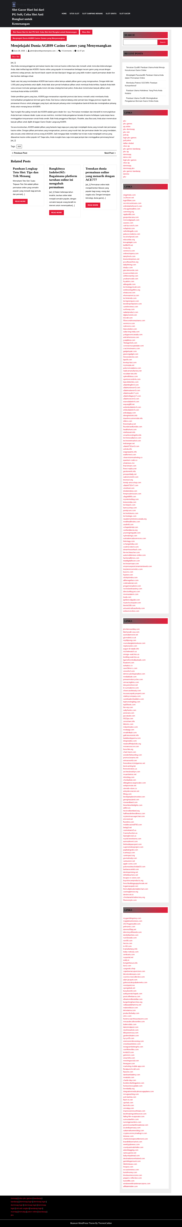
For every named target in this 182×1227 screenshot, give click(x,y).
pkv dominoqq (129, 129)
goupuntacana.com (131, 217)
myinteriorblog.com (131, 499)
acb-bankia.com (129, 1097)
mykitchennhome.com (132, 839)
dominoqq (127, 154)
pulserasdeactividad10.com (134, 867)
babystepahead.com (131, 1156)
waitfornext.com (129, 454)
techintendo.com (130, 298)
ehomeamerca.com (131, 295)
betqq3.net (127, 827)
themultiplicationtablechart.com (135, 889)
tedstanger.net (129, 443)
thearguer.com (129, 1063)
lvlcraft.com (128, 318)
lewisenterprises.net (131, 259)
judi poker (127, 140)
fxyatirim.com (128, 281)
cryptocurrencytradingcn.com (135, 1133)
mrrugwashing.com (131, 1094)
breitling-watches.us (131, 657)
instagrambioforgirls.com (133, 1047)
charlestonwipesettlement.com (135, 1139)
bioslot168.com (129, 605)
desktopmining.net (130, 872)
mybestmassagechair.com (134, 816)
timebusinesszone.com (132, 1175)
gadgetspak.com (130, 351)
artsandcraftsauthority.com (134, 608)
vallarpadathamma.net (132, 1005)
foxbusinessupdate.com (133, 1086)
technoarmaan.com (131, 563)
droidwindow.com (130, 491)
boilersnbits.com (129, 1024)
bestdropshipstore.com (132, 304)
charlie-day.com (129, 1080)
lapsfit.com (127, 360)
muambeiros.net (129, 774)
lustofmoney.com (130, 1172)
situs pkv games (25, 1198)
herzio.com (127, 943)
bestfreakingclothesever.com (134, 1114)
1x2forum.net (128, 198)
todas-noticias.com (131, 952)
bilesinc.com (128, 724)
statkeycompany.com (132, 696)
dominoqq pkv (129, 168)
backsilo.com (128, 1105)
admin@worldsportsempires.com (43, 51)
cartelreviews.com (130, 307)
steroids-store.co (130, 788)
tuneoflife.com (128, 1181)
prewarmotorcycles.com (133, 679)
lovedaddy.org (128, 1088)
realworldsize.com (130, 1008)
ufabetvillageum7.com (132, 396)
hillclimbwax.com (130, 1164)
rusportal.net (128, 957)
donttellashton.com (130, 935)
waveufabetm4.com (131, 401)
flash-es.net (128, 1100)
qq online (126, 126)
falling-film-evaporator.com (133, 1116)
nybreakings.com (130, 536)
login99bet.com (129, 200)
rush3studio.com (130, 938)
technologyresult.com (132, 287)
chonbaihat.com (129, 780)
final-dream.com (129, 466)
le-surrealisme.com (131, 688)
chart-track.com (129, 752)
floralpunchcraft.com (131, 1069)
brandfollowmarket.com (132, 1142)
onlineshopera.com (131, 253)
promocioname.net (130, 758)
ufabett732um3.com (131, 446)
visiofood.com (128, 488)
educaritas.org (129, 239)
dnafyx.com (128, 267)
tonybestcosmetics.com (133, 569)
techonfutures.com (130, 513)
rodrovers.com (129, 326)
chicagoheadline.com (131, 209)
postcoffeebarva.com (131, 996)
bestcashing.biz (129, 766)
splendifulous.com (130, 376)
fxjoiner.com (128, 575)
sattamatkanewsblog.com (133, 1130)
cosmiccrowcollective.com (134, 977)
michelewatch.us (130, 651)
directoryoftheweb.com (132, 932)
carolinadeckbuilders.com (133, 699)
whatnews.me (128, 463)
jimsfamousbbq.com (131, 629)
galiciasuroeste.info (131, 735)
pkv (124, 121)
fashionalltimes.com (131, 558)
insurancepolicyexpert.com (134, 693)
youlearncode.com (130, 279)
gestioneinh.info (129, 471)
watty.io (126, 960)
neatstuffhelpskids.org (132, 744)
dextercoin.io (128, 894)
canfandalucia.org (130, 530)
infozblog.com (128, 777)
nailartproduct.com (130, 312)
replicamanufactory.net (132, 371)
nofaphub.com (129, 228)
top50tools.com (129, 705)
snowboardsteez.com (132, 1044)
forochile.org (128, 749)
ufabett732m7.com (130, 485)
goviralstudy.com (130, 858)
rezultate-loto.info (130, 374)
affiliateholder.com (130, 1186)
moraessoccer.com (131, 746)
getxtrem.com (128, 1055)
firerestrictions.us (130, 769)
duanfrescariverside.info (133, 418)
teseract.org (128, 480)
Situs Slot (74, 14)
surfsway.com (129, 309)
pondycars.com (129, 510)
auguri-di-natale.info (131, 649)
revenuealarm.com (130, 594)
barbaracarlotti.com (131, 869)
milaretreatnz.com (130, 727)
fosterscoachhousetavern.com (135, 1019)
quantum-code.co (130, 460)
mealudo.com (128, 1077)
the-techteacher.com (131, 552)
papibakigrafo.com (130, 850)
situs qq (126, 146)
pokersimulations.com (132, 368)
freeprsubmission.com (132, 494)
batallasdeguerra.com (132, 738)
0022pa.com (128, 718)
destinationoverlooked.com (134, 1158)
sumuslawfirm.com (131, 1119)
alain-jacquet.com (130, 980)
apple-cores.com (130, 864)
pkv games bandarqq (131, 149)
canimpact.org (129, 855)
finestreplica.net (129, 424)
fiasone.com (128, 1072)
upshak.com (128, 1102)
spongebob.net (129, 988)
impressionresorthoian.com (134, 1111)
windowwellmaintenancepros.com (136, 1183)
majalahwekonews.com (132, 921)
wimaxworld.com (130, 760)
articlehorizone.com (131, 337)
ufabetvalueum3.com (131, 390)
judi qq (125, 135)
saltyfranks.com (129, 710)
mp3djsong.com (129, 640)
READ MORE (21, 202)
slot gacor (124, 14)
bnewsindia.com (129, 502)
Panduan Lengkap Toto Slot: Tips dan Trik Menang (25, 172)
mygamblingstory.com (132, 918)
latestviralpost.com (130, 1027)
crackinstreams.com (131, 348)
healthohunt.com (130, 429)
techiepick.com (129, 505)
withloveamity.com (130, 276)
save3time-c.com (130, 668)
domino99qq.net (129, 929)
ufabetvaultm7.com (131, 393)
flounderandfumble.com (132, 427)
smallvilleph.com (130, 732)
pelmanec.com (129, 926)
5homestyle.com (130, 900)
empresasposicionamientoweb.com (137, 566)
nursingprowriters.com (132, 1122)
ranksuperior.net (129, 1153)
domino (126, 174)
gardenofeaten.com (131, 1035)
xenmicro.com (129, 251)
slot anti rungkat (22, 1208)
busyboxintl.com (129, 991)
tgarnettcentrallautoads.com (134, 660)
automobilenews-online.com (134, 555)
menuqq (14, 1198)
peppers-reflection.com (132, 1178)
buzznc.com (128, 572)
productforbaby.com (131, 1013)
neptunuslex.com (130, 646)
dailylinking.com (129, 265)
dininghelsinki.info (130, 415)
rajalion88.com (129, 214)
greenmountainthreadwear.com (135, 1125)
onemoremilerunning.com (133, 1041)
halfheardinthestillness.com (134, 813)
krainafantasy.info (130, 949)
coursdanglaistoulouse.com (134, 643)
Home (64, 14)
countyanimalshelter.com (133, 1147)
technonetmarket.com (132, 441)
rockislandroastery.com (132, 589)
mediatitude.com (130, 677)
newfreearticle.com (131, 1030)
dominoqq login (26, 1202)
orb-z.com (127, 1016)
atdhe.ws (126, 808)
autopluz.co (127, 665)
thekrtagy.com (129, 541)
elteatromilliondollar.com (133, 999)
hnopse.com (128, 1167)
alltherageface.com (131, 580)
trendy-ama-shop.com (132, 482)
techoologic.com (129, 516)
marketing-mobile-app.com (134, 1066)
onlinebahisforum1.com (132, 206)
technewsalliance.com (132, 438)
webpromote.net (129, 785)
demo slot (127, 157)
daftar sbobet (128, 143)
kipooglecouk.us (129, 836)
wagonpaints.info (130, 452)
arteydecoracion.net (131, 791)
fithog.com (127, 794)
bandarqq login (36, 1208)
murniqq (14, 1212)
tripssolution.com (130, 329)
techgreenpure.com (131, 301)
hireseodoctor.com (130, 357)
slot (19, 146)
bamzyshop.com (130, 508)
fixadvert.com (128, 663)
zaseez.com (128, 223)
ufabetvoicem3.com (131, 399)
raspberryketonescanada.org (134, 519)
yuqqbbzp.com (129, 340)
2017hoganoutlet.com (132, 924)
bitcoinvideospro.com (131, 974)
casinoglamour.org (130, 892)
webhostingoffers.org (131, 290)
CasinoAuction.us (130, 833)
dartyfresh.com (129, 256)
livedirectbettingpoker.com (133, 1083)
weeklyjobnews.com (131, 1144)
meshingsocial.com (131, 1061)
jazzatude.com (129, 716)
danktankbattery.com (131, 1075)
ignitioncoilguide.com (131, 600)
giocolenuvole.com (130, 270)
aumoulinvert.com (130, 841)
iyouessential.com (130, 273)
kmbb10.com (128, 1052)
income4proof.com (130, 237)
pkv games (127, 124)
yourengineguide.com (132, 533)
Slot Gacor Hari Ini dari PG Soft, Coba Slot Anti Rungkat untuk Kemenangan (45, 32)
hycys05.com (128, 1038)
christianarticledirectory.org (134, 897)
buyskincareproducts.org (133, 880)
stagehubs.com (129, 195)
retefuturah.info (129, 432)
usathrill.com (128, 524)
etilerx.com (127, 421)
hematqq (22, 1212)
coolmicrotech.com (131, 547)
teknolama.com (129, 1010)
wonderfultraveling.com (132, 755)
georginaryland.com (131, 799)
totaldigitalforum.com (131, 561)
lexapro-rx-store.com (131, 878)
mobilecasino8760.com (132, 825)
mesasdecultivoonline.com (134, 1021)
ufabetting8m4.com (131, 385)
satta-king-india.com (131, 332)
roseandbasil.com (130, 802)
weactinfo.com (129, 1058)
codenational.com (130, 583)
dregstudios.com (130, 741)
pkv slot (126, 132)
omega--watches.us (131, 654)
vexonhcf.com (129, 671)
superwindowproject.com (133, 847)
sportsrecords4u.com (132, 379)
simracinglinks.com (131, 682)
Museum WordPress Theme (82, 1223)
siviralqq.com (128, 1108)
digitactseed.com (130, 315)
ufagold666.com (129, 496)
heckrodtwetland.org (131, 811)
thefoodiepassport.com (132, 844)
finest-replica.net (129, 469)
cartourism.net (129, 861)
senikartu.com (129, 954)
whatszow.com (129, 292)
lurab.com (127, 597)
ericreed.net (128, 819)
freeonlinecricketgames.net (134, 763)
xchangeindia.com (130, 544)
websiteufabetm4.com (132, 407)
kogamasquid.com (130, 886)
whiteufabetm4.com (131, 410)
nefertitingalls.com (130, 231)
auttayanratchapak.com (132, 993)
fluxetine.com (128, 822)
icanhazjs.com (129, 852)
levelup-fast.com (130, 362)
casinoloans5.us (129, 830)
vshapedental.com (130, 527)
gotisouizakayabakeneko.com (135, 982)
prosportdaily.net (129, 474)
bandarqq (37, 1198)
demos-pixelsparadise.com (134, 674)
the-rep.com (128, 707)
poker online (32, 1212)
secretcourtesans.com (132, 203)
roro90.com (127, 940)
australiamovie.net (130, 635)
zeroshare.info (129, 721)
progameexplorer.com (132, 586)
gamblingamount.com (132, 1161)
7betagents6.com (130, 343)
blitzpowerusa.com (130, 1033)
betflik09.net (128, 245)
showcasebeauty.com (132, 690)
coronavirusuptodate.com (133, 346)
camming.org (128, 212)
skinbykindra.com (130, 577)
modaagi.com (128, 730)
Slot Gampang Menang (92, 14)
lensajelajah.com (130, 242)
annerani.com (128, 713)
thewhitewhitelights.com (132, 805)
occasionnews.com (131, 1170)
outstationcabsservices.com (134, 538)
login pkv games (129, 138)
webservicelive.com (131, 611)
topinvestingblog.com (131, 702)
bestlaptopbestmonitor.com (134, 797)
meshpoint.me (129, 985)
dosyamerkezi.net (130, 685)
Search (129, 35)
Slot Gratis (111, 14)
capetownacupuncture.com (134, 971)
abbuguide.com (129, 284)
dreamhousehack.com (132, 549)
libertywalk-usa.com (131, 632)
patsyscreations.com (131, 234)
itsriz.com (127, 966)
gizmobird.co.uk (129, 637)
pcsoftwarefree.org (130, 262)
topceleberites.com (131, 382)
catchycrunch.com (130, 225)
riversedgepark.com (131, 220)
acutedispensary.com (132, 1128)
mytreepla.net (128, 365)
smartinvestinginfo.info (132, 435)
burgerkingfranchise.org (132, 1002)
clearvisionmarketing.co (132, 457)
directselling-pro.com (131, 591)
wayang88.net (128, 404)
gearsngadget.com (130, 354)
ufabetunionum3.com (131, 387)
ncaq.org (126, 248)
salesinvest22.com (130, 477)
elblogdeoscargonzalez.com (134, 783)
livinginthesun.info (130, 963)
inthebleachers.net (130, 875)
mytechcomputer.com (132, 603)
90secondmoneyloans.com (134, 320)
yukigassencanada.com (133, 334)
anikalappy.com (129, 413)
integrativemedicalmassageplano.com (138, 1091)
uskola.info (127, 449)
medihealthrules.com (131, 522)
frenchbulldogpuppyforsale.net (135, 883)
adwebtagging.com (130, 1150)
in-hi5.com (127, 946)
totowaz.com (128, 1136)
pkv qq (126, 151)
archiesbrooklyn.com (131, 772)
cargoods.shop (129, 968)
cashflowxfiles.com (131, 1049)
